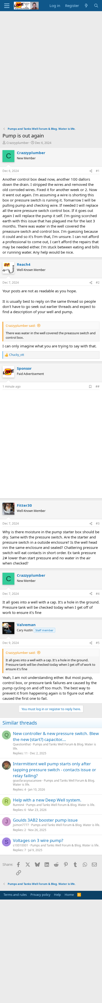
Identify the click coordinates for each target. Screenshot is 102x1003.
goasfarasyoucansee (27, 780)
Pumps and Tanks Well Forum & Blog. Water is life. (54, 746)
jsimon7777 (21, 825)
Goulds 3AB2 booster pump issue (45, 820)
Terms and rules (15, 894)
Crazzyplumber (17, 142)
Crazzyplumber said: (20, 325)
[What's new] (86, 5)
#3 (98, 523)
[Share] (91, 171)
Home (69, 894)
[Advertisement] (51, 65)
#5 (98, 643)
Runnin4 (18, 805)
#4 (98, 594)
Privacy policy (40, 894)
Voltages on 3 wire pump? (38, 840)
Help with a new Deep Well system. (47, 800)
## (98, 386)
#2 (98, 282)
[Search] (96, 5)
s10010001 (20, 845)
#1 (98, 171)
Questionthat (22, 744)
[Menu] (7, 6)
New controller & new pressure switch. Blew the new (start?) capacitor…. (56, 736)
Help (57, 894)
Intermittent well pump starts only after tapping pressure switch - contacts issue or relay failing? (54, 769)
